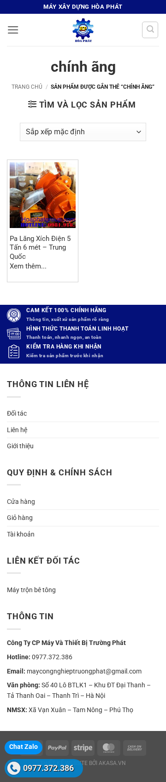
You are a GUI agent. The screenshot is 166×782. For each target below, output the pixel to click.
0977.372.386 (48, 768)
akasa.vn (112, 763)
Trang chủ (27, 87)
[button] (13, 30)
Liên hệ (17, 430)
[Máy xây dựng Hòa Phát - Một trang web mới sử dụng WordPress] (83, 30)
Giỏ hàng (20, 517)
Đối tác (17, 413)
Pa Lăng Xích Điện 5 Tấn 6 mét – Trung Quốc (40, 247)
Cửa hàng (21, 501)
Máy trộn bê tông (31, 590)
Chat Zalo (23, 746)
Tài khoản (21, 534)
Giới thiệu (20, 446)
